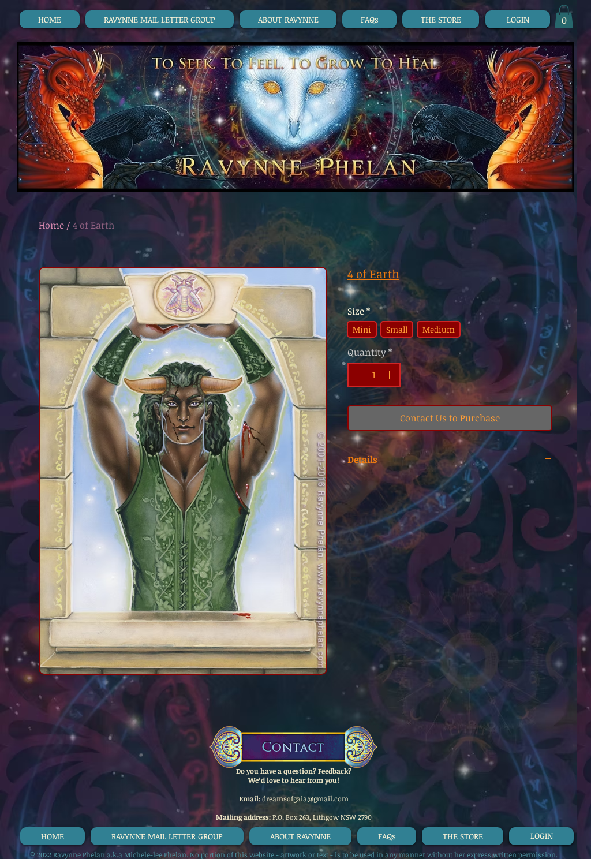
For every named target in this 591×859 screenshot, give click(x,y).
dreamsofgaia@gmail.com (305, 798)
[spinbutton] (374, 375)
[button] (564, 16)
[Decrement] (358, 375)
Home (51, 225)
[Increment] (390, 375)
